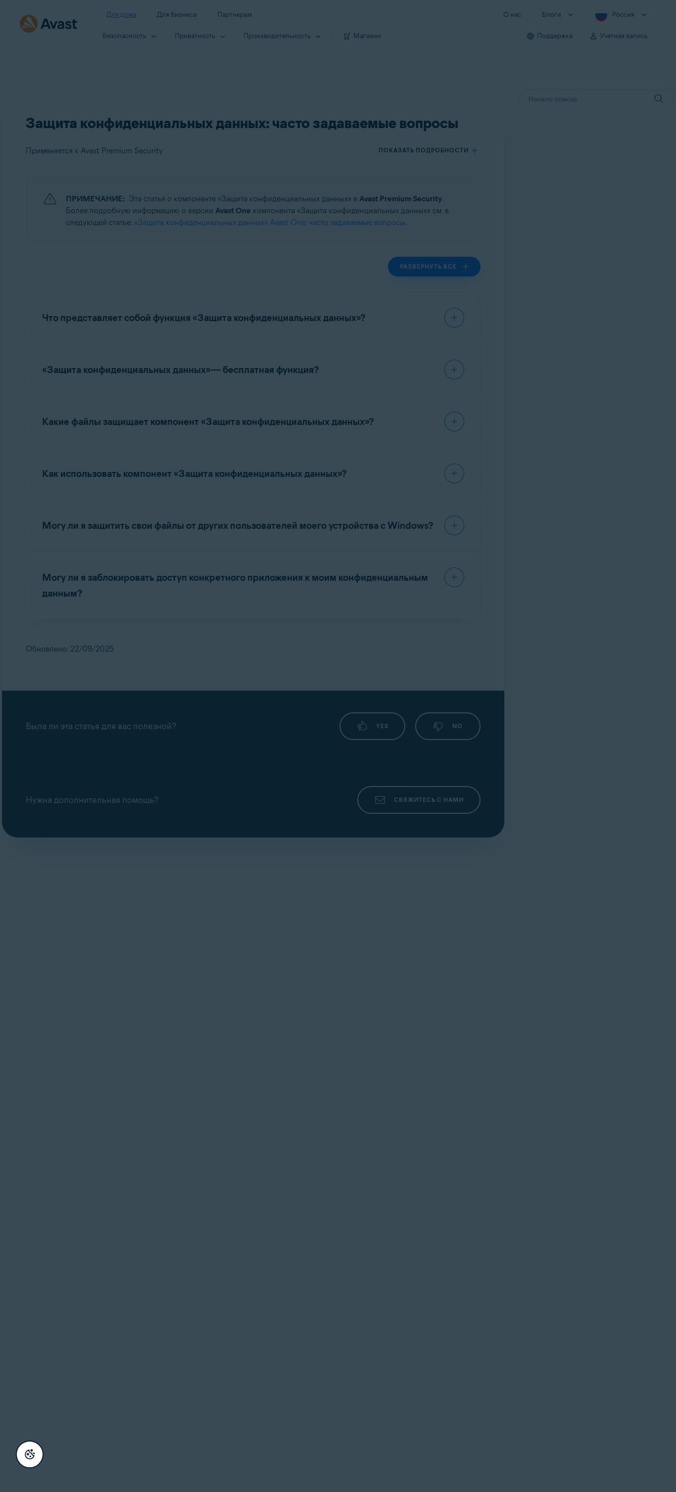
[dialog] (338, 746)
